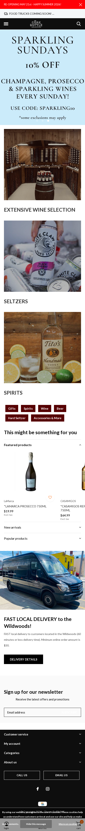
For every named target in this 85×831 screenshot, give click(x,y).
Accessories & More (47, 418)
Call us (22, 775)
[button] (6, 24)
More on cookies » (69, 823)
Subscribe (69, 712)
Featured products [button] (18, 445)
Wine (44, 408)
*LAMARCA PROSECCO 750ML (25, 506)
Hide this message (36, 823)
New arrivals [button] (12, 527)
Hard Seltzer (17, 418)
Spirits (28, 408)
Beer (60, 408)
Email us (61, 775)
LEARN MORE (42, 76)
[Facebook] (38, 789)
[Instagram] (47, 789)
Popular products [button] (15, 538)
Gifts (11, 408)
